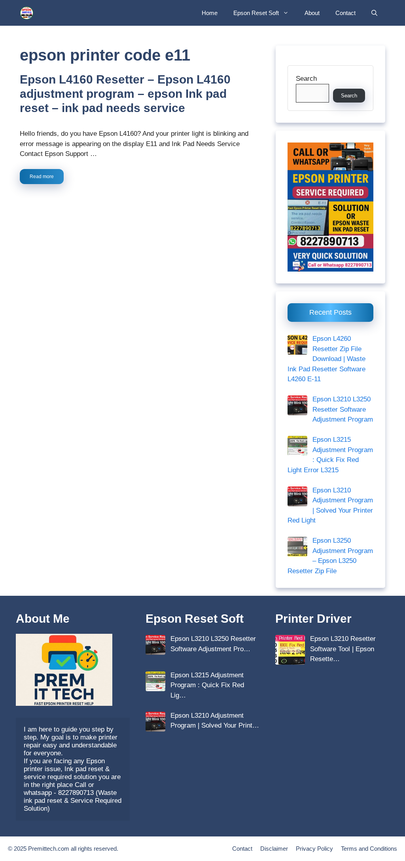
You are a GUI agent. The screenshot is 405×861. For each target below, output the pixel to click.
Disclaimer (274, 848)
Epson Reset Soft (256, 13)
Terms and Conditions (369, 848)
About (312, 13)
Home (210, 13)
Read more (42, 176)
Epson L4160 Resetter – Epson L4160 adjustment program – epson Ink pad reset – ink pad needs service (125, 93)
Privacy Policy (314, 848)
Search (306, 78)
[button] (374, 13)
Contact (345, 13)
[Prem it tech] (27, 13)
